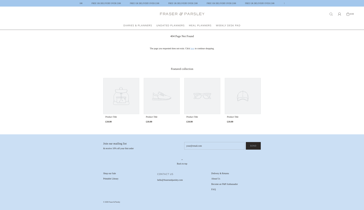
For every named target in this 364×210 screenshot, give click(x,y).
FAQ (213, 189)
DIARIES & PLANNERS (137, 25)
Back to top (182, 163)
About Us (215, 178)
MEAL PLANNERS (200, 25)
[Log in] (341, 14)
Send (253, 145)
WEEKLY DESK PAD (228, 25)
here (192, 48)
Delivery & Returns (220, 173)
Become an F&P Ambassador (224, 184)
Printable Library (110, 178)
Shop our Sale (109, 173)
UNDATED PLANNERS (170, 25)
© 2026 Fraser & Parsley (111, 202)
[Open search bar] (333, 14)
